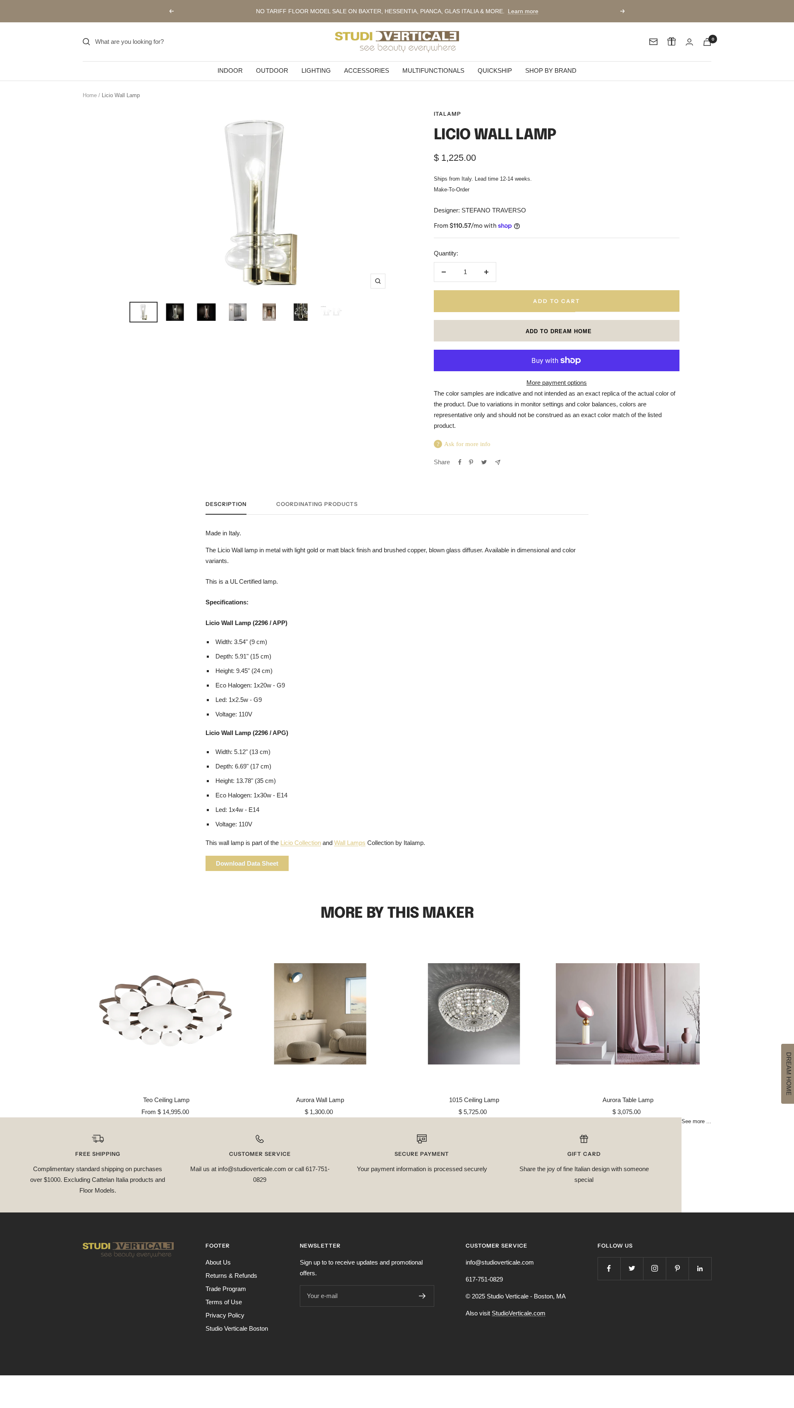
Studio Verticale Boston (237, 1328)
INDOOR (230, 70)
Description (226, 504)
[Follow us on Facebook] (609, 1268)
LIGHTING (316, 70)
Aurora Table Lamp (628, 1099)
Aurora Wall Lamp (320, 1099)
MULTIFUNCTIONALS (433, 70)
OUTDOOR (272, 70)
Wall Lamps (350, 842)
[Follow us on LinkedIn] (700, 1268)
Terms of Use (224, 1301)
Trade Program (226, 1288)
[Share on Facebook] (460, 462)
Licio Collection (300, 842)
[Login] (689, 41)
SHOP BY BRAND (550, 70)
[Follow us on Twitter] (631, 1268)
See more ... (696, 1121)
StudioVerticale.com (518, 1313)
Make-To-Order (451, 190)
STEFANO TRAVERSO (494, 210)
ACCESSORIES (366, 70)
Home (90, 95)
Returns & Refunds (231, 1275)
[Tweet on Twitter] (484, 462)
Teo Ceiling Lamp (166, 1099)
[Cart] (707, 42)
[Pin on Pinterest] (471, 462)
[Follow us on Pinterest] (677, 1268)
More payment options (556, 382)
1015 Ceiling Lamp (474, 1099)
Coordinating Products (317, 504)
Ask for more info (467, 444)
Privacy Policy (225, 1315)
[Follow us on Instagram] (654, 1268)
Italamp (447, 113)
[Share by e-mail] (497, 462)
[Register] (422, 1296)
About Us (218, 1262)
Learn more (523, 11)
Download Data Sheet (247, 863)
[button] (556, 330)
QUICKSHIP (495, 70)
